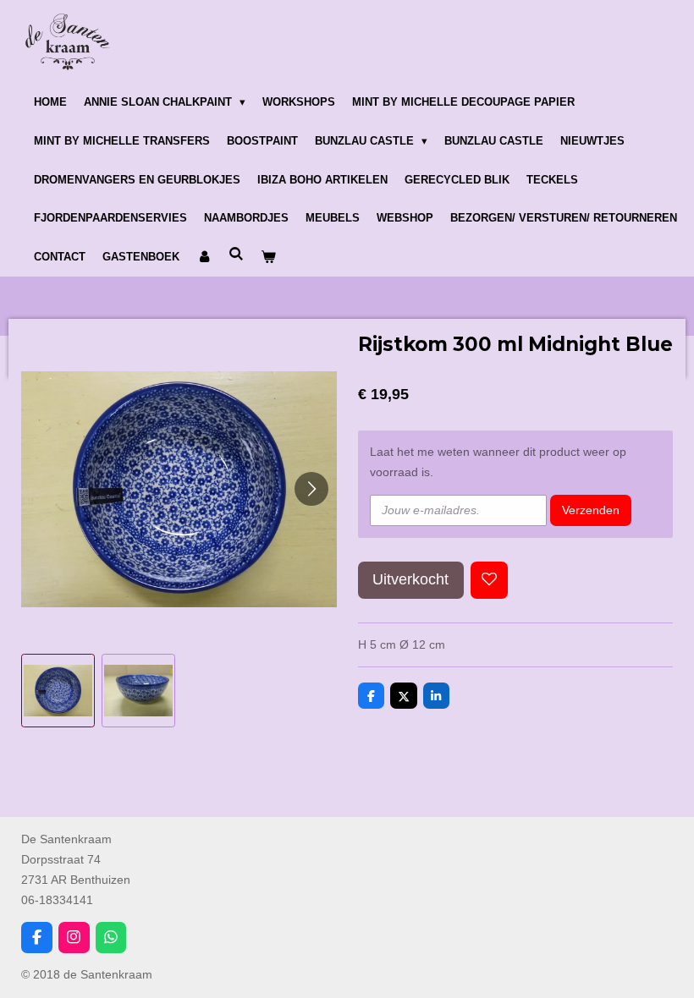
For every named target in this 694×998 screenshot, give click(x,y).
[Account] (204, 257)
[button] (58, 690)
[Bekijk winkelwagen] (268, 257)
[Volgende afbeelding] (311, 489)
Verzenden (591, 510)
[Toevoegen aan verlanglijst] (489, 580)
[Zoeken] (236, 254)
